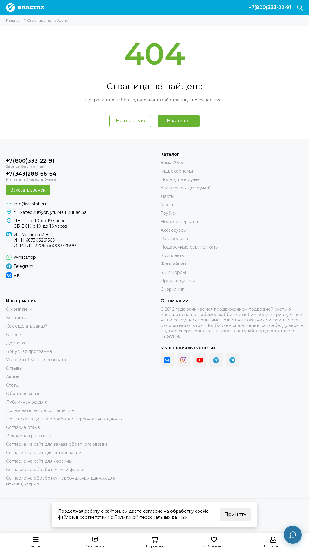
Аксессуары (173, 230)
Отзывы (14, 368)
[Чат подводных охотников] (232, 360)
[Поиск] (300, 7)
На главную (130, 121)
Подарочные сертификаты (189, 247)
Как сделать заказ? (26, 326)
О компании (19, 309)
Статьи (13, 385)
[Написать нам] (293, 535)
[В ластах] (25, 7)
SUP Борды (173, 272)
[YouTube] (199, 360)
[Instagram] (183, 360)
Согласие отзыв (23, 427)
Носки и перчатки (180, 221)
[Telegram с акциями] (216, 360)
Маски (168, 204)
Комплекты (173, 255)
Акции (13, 376)
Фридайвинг (174, 264)
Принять (235, 514)
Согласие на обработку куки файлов (46, 469)
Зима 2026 (172, 162)
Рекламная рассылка (28, 436)
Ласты (167, 196)
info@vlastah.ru (30, 204)
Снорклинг (172, 289)
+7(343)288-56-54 (31, 173)
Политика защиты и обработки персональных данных (64, 419)
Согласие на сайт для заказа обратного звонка (57, 444)
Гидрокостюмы (177, 171)
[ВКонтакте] (167, 360)
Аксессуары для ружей (186, 188)
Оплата (14, 334)
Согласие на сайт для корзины (39, 461)
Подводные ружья (180, 179)
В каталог (179, 121)
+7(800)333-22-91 (269, 7)
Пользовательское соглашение (40, 410)
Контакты (16, 317)
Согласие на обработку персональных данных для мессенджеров (61, 480)
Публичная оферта (26, 402)
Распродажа (174, 238)
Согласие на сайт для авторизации (43, 452)
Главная (13, 20)
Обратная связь (23, 393)
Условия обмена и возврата (36, 360)
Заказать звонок (28, 190)
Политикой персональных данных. (151, 517)
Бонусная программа (29, 351)
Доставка (16, 343)
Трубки (169, 213)
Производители (178, 280)
